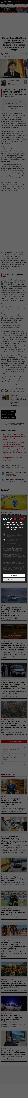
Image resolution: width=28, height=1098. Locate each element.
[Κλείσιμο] (24, 517)
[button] (14, 543)
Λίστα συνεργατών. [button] (7, 559)
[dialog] (14, 549)
